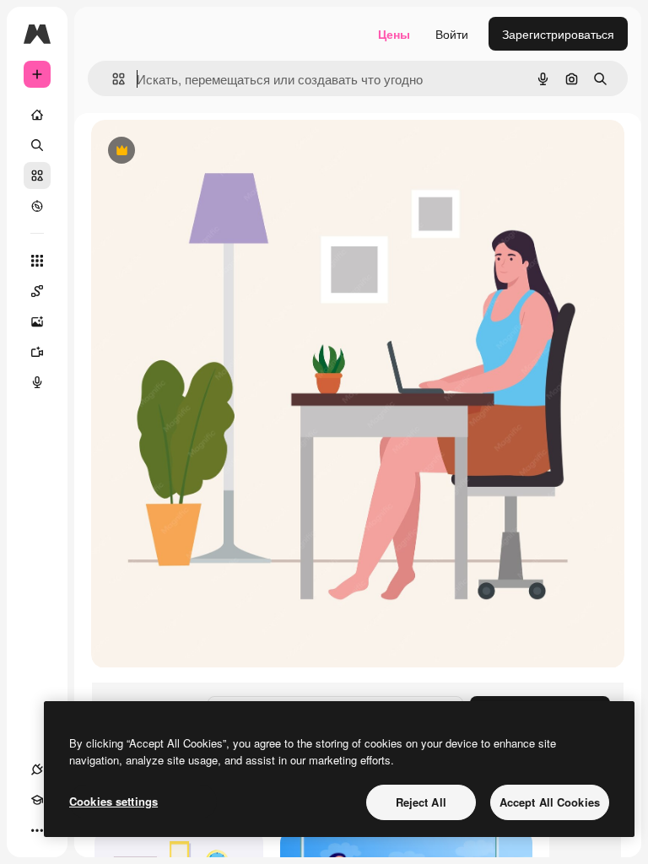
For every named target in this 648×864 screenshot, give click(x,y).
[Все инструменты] (37, 260)
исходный (204, 151)
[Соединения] (37, 769)
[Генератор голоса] (37, 382)
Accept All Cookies (550, 802)
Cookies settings (113, 801)
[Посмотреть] (37, 205)
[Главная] (37, 114)
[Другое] (37, 830)
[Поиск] (37, 145)
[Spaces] (37, 291)
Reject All (421, 802)
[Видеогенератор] (37, 351)
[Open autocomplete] (112, 79)
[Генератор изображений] (37, 321)
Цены (394, 33)
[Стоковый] (37, 175)
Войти (451, 33)
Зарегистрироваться (558, 33)
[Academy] (37, 799)
